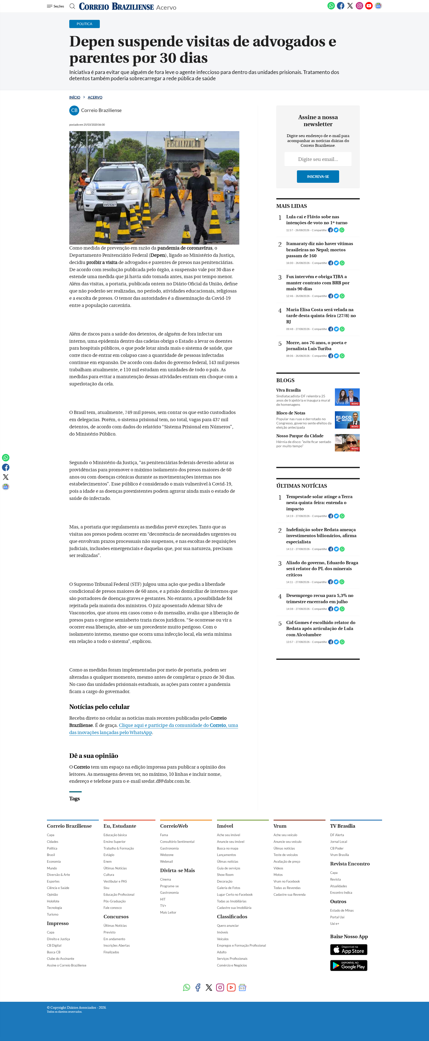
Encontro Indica (341, 892)
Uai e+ (334, 924)
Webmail (166, 861)
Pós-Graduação (115, 901)
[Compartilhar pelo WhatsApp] (341, 231)
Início (74, 97)
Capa (50, 835)
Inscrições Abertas (117, 945)
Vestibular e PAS (115, 881)
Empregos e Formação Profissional (241, 945)
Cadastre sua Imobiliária (234, 908)
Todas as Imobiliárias (232, 901)
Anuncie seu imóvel (230, 842)
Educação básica (115, 835)
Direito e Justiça (58, 939)
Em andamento (114, 939)
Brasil (51, 855)
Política (52, 848)
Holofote (53, 901)
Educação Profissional (119, 894)
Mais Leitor (168, 912)
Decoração (224, 881)
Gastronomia (169, 848)
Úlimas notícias (227, 861)
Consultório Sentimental (177, 842)
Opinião (52, 894)
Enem (108, 861)
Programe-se (169, 886)
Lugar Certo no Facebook (235, 894)
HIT (163, 899)
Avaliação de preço (287, 861)
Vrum (280, 826)
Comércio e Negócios (232, 965)
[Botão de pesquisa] (71, 6)
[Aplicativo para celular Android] (348, 966)
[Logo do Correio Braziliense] (116, 6)
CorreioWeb (174, 826)
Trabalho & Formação (119, 848)
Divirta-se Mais (177, 870)
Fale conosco (113, 908)
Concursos (116, 917)
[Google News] (378, 8)
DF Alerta (337, 835)
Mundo (52, 868)
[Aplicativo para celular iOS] (348, 950)
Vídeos (278, 868)
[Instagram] (359, 8)
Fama (164, 835)
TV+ (163, 906)
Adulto (221, 952)
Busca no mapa (227, 848)
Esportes (53, 881)
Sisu (106, 888)
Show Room (225, 875)
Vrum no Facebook (287, 881)
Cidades (52, 842)
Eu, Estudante (120, 826)
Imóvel (225, 826)
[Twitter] (350, 8)
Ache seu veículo (285, 835)
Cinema (165, 879)
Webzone (167, 855)
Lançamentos (226, 855)
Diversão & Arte (58, 875)
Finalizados (111, 952)
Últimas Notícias (115, 868)
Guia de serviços (228, 868)
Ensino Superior (115, 842)
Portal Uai (337, 917)
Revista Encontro (350, 864)
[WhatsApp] (331, 8)
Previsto (109, 932)
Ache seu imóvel (228, 835)
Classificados (232, 917)
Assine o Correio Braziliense (66, 965)
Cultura (109, 875)
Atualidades (338, 886)
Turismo (52, 914)
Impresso (58, 923)
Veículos (223, 939)
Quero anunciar (228, 926)
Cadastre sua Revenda (290, 894)
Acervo (166, 6)
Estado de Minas (342, 910)
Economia (54, 861)
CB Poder (337, 848)
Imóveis (222, 932)
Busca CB (53, 952)
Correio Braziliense (69, 826)
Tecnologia (54, 908)
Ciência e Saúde (58, 888)
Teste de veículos (286, 855)
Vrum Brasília (339, 855)
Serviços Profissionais (232, 959)
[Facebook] (340, 8)
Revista (335, 879)
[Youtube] (369, 8)
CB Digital (54, 945)
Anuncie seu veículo (287, 842)
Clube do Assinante (60, 959)
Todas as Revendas (287, 888)
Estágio (109, 855)
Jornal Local (338, 842)
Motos (278, 875)
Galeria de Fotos (228, 888)
